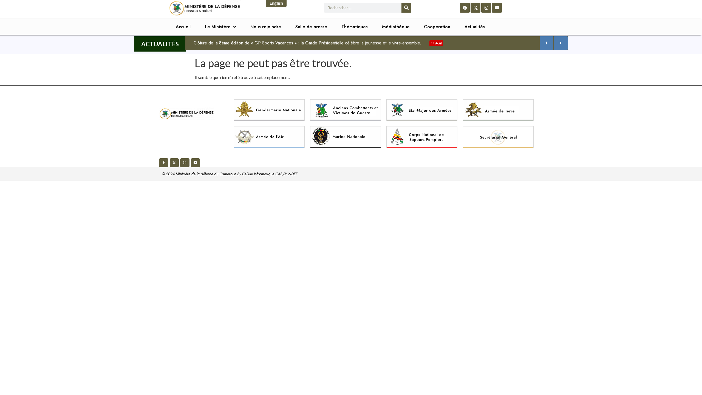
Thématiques (354, 27)
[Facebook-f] (163, 163)
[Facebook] (465, 8)
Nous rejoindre (265, 27)
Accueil (183, 27)
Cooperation (437, 27)
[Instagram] (486, 8)
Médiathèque (396, 27)
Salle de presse (311, 27)
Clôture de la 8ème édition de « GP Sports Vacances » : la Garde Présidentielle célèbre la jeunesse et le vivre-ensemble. (318, 43)
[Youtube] (497, 8)
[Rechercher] (406, 8)
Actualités (475, 27)
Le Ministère (218, 27)
